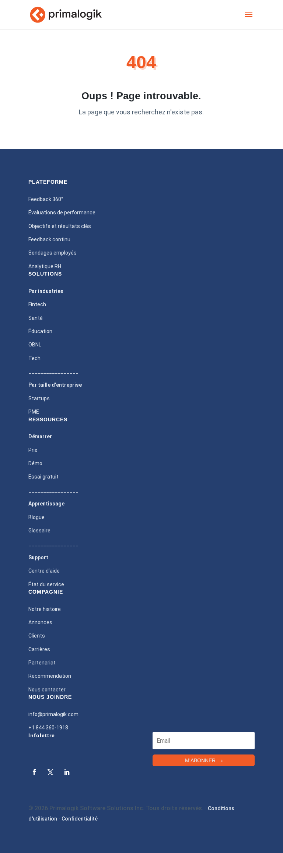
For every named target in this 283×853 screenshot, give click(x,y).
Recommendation (49, 676)
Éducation (40, 331)
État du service (46, 584)
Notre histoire (44, 609)
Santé (35, 318)
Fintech (37, 304)
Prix (32, 450)
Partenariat (42, 663)
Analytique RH (44, 266)
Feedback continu (49, 239)
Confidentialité (80, 819)
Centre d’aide (44, 571)
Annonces (40, 622)
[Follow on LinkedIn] (67, 772)
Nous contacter (47, 690)
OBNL (34, 345)
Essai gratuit (43, 477)
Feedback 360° (45, 199)
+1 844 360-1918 (48, 728)
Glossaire (39, 530)
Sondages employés (52, 253)
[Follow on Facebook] (34, 772)
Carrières (39, 649)
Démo (35, 463)
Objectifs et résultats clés (59, 226)
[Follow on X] (50, 772)
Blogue (36, 517)
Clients (36, 636)
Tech (34, 358)
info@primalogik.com (53, 714)
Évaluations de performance (61, 212)
